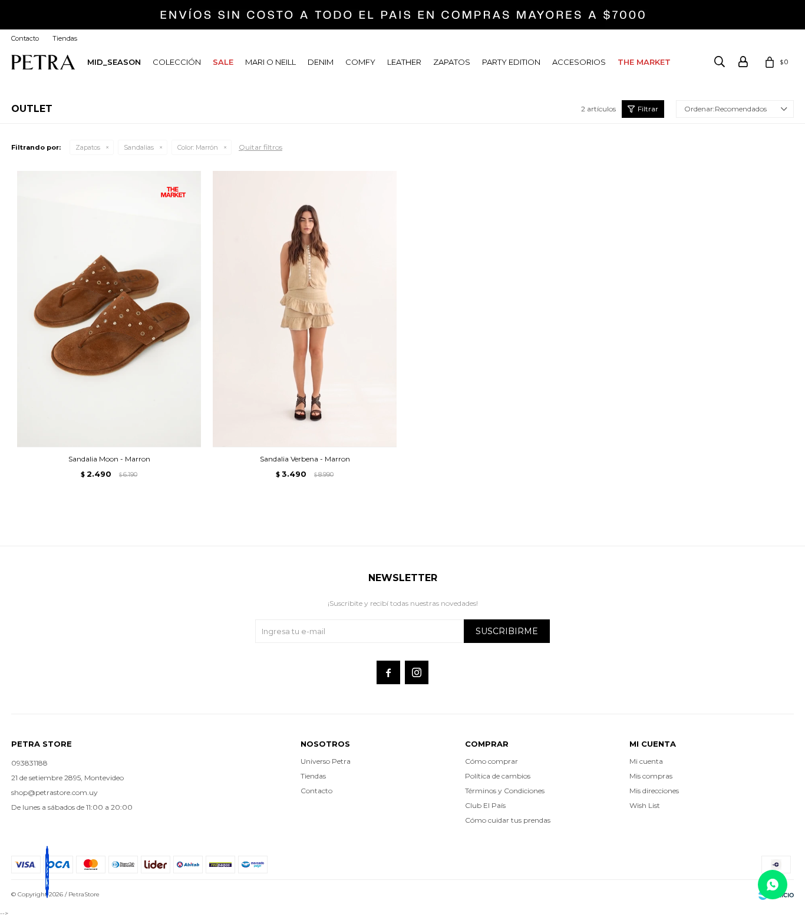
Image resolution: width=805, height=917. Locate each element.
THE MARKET (644, 62)
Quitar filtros (260, 147)
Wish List (644, 805)
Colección (177, 62)
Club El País (485, 805)
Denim (321, 62)
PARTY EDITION (511, 62)
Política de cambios (497, 775)
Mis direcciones (654, 790)
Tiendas (64, 38)
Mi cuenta (646, 761)
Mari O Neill (270, 62)
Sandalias (139, 147)
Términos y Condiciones (505, 790)
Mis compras (650, 775)
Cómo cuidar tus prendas (507, 820)
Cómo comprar (491, 761)
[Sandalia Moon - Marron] (109, 309)
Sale (223, 62)
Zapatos (451, 62)
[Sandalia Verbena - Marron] (305, 309)
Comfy (360, 62)
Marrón (197, 147)
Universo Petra (326, 761)
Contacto (25, 38)
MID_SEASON (114, 62)
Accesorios (579, 62)
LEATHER (404, 62)
